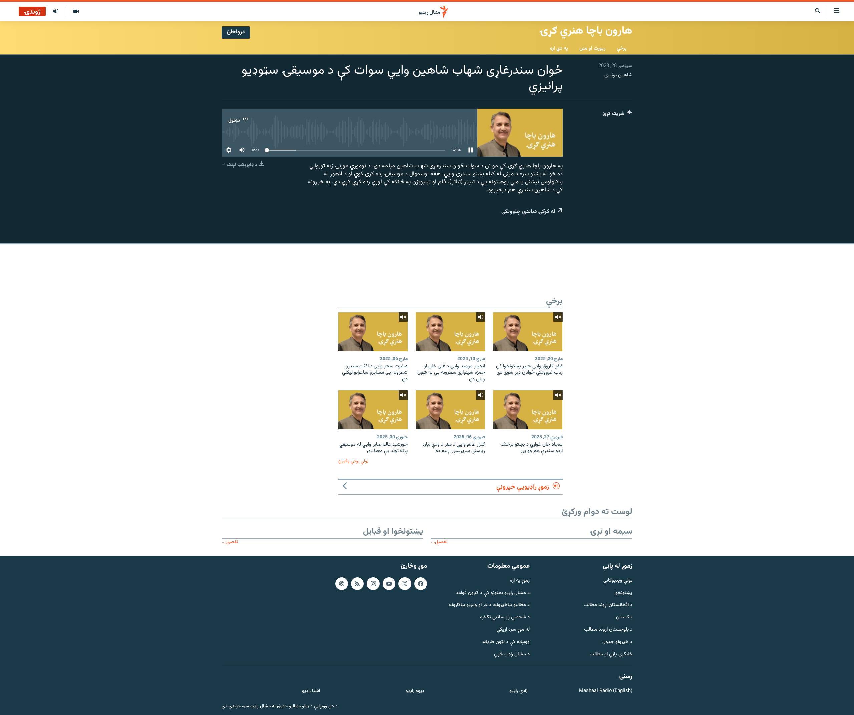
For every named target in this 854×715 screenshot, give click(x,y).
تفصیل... (439, 542)
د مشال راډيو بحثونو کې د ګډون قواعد (493, 593)
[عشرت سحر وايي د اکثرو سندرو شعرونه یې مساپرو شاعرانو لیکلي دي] (373, 331)
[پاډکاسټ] (341, 583)
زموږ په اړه (520, 580)
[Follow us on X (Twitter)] (404, 583)
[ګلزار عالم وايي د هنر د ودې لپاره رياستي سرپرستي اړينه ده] (450, 409)
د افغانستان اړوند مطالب (608, 605)
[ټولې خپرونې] (56, 12)
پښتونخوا (623, 593)
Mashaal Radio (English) (605, 691)
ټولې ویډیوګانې (617, 580)
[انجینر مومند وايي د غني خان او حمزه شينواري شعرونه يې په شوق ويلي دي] (450, 331)
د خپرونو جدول (617, 642)
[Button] (617, 115)
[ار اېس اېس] (357, 583)
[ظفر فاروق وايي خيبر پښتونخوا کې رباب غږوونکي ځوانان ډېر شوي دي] (527, 331)
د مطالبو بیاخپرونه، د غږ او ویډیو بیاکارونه (489, 605)
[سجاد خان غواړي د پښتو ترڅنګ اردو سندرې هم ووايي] (527, 409)
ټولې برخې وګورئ (353, 461)
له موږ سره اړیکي (513, 629)
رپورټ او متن (592, 48)
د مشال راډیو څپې (512, 654)
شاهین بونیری (618, 75)
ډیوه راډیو (415, 691)
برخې (622, 48)
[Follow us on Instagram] (373, 583)
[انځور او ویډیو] (76, 12)
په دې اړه (559, 48)
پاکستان (624, 617)
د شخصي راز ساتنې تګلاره (505, 617)
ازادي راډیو (518, 691)
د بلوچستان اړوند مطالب (608, 629)
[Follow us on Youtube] (389, 583)
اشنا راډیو (311, 691)
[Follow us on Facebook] (420, 583)
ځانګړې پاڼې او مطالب (611, 654)
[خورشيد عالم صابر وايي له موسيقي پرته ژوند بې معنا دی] (373, 409)
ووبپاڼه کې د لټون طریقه (506, 642)
